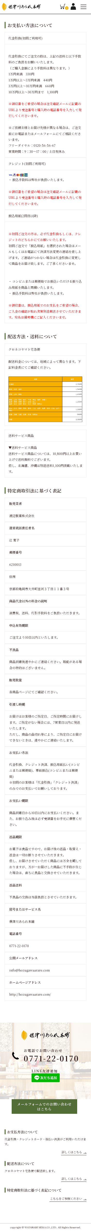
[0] (63, 8)
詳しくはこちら (72, 1152)
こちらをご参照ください (66, 1198)
